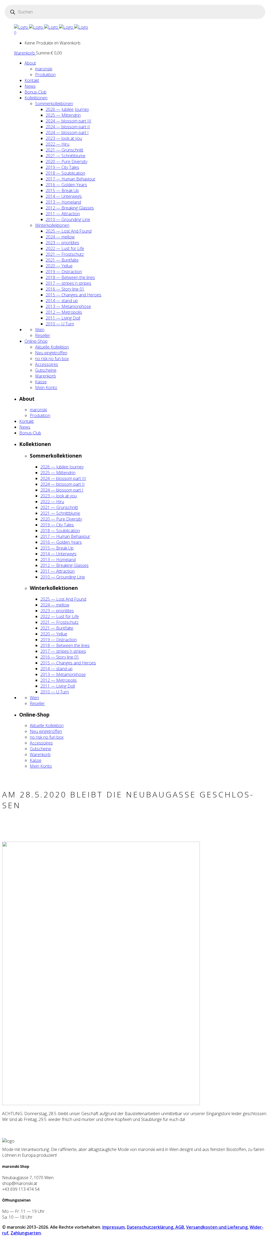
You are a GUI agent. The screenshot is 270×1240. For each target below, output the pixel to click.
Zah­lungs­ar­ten (26, 1233)
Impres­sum (113, 1227)
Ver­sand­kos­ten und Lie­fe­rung (217, 1227)
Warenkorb (25, 53)
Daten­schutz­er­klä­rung (150, 1227)
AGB (179, 1227)
